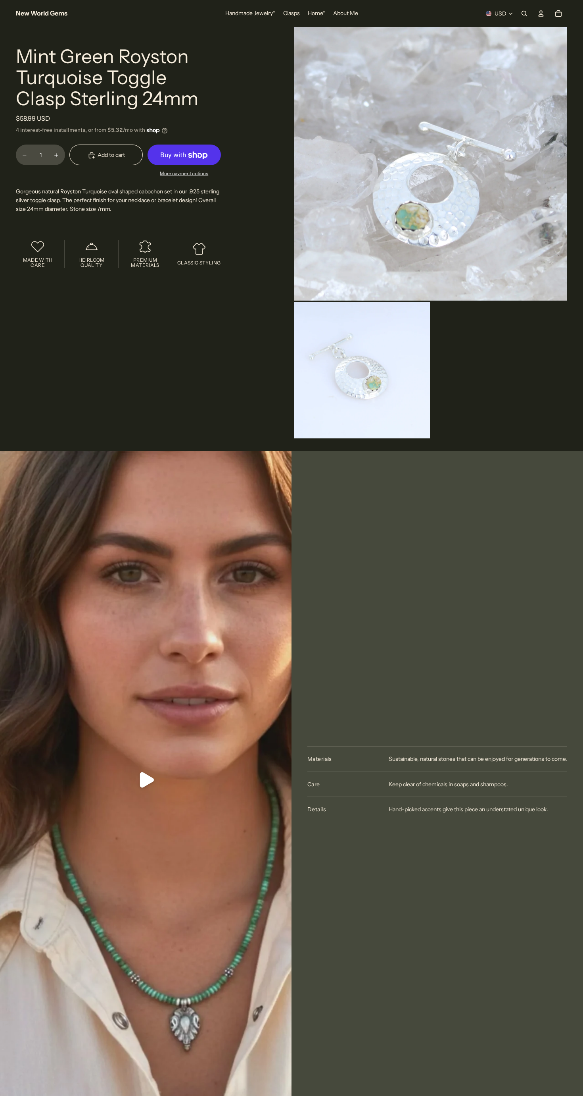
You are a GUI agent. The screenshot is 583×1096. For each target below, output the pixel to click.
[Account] (541, 13)
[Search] (524, 13)
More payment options (184, 173)
